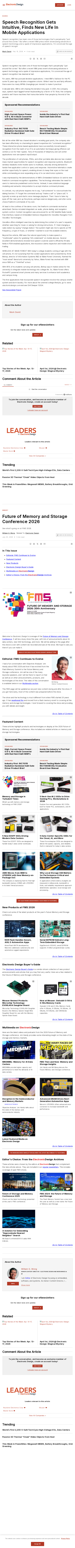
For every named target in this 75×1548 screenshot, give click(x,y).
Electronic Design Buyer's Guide (19, 567)
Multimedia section (30, 683)
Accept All (37, 1544)
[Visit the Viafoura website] (67, 394)
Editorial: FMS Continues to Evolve (21, 555)
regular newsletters (51, 1167)
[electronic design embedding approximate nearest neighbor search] (18, 1219)
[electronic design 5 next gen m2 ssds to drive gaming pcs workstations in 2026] (56, 785)
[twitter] (37, 59)
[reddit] (41, 59)
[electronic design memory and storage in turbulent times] (18, 785)
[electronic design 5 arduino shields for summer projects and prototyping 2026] (18, 824)
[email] (45, 59)
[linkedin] (34, 59)
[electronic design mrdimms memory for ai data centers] (18, 1050)
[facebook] (30, 59)
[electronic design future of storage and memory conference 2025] (18, 1182)
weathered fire (17, 700)
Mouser (42, 448)
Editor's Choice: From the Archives (29, 575)
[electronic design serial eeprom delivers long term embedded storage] (55, 928)
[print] (72, 59)
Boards (5, 16)
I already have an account (37, 410)
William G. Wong (8, 533)
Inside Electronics (11, 1104)
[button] (3, 5)
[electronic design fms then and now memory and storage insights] (56, 1050)
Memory (5, 510)
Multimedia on (20, 571)
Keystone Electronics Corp (13, 448)
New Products (12, 563)
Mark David (6, 51)
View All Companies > (37, 456)
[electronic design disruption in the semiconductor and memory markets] (18, 1087)
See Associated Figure (11, 290)
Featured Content (13, 559)
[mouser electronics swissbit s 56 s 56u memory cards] (56, 989)
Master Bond (8, 451)
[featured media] (18, 1127)
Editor (27, 1278)
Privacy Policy (65, 1538)
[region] (37, 389)
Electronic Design (32, 533)
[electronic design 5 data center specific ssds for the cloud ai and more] (56, 824)
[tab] (8, 384)
